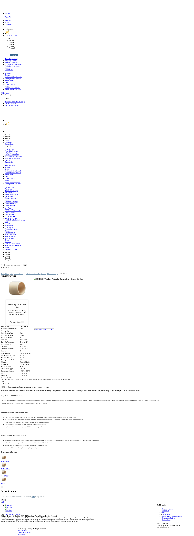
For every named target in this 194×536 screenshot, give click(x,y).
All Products (5, 93)
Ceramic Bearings (10, 103)
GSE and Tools (10, 216)
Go (25, 265)
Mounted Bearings (11, 218)
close (3, 500)
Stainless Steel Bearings (12, 244)
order (33, 497)
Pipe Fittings (9, 225)
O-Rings (7, 223)
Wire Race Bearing (11, 249)
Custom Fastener (10, 205)
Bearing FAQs (9, 80)
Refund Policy (166, 520)
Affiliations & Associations (13, 64)
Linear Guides (9, 214)
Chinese (11, 42)
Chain (7, 200)
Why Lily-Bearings (11, 60)
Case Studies (9, 70)
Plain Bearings (9, 227)
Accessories (8, 189)
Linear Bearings (10, 213)
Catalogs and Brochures (12, 88)
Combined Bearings (11, 202)
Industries (8, 73)
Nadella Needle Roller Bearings (15, 220)
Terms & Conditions (24, 532)
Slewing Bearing (10, 236)
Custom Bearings (10, 203)
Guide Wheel (9, 209)
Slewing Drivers (10, 238)
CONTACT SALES (11, 35)
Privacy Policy (22, 530)
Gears (7, 207)
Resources (8, 20)
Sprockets (8, 242)
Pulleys (7, 231)
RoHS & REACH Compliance (172, 516)
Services (7, 75)
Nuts (6, 222)
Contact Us (8, 24)
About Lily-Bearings (11, 59)
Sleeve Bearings (19, 274)
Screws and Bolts (10, 234)
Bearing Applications (11, 194)
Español (11, 44)
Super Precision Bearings (13, 245)
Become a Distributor (11, 62)
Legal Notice (22, 534)
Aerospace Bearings (11, 191)
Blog (6, 82)
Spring (7, 240)
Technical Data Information (13, 77)
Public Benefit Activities (12, 66)
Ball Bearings (9, 192)
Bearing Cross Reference (13, 79)
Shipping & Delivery (169, 518)
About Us (8, 17)
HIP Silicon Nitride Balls (13, 211)
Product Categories (7, 274)
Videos (7, 86)
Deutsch (11, 46)
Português (12, 48)
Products (7, 13)
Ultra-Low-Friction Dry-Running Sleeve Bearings (42, 274)
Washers (7, 247)
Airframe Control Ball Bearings (15, 102)
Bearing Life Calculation (13, 89)
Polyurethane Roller (11, 229)
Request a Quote (167, 509)
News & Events (10, 84)
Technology (166, 514)
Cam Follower (9, 196)
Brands (7, 22)
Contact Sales (9, 144)
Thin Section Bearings (12, 105)
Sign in (14, 55)
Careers (7, 68)
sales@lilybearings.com (13, 514)
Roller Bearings (10, 233)
